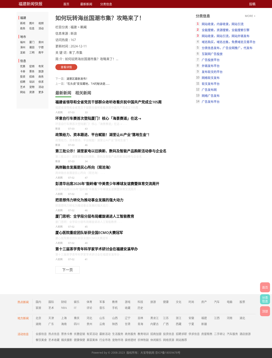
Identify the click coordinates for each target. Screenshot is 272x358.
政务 (22, 28)
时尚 (191, 301)
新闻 (22, 23)
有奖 (41, 66)
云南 (102, 324)
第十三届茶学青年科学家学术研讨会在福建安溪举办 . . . (89, 254)
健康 (166, 301)
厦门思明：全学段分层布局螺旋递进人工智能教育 (94, 216)
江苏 (166, 318)
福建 (204, 318)
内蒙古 (154, 324)
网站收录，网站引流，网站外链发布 (225, 36)
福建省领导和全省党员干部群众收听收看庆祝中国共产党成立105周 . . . (99, 107)
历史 (140, 307)
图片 (31, 23)
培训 (31, 81)
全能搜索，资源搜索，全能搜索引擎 (225, 30)
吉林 (140, 318)
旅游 (41, 71)
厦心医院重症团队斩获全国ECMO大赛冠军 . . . (84, 238)
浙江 (178, 318)
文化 (178, 301)
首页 (66, 4)
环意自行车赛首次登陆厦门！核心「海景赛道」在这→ (98, 118)
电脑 (229, 301)
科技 (140, 301)
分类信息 (106, 4)
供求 (41, 81)
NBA (64, 307)
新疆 (204, 324)
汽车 (217, 301)
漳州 (22, 47)
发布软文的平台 (212, 72)
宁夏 (191, 324)
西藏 (178, 324)
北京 (38, 318)
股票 (242, 301)
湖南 (38, 324)
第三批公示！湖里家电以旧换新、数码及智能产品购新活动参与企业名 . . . (101, 156)
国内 (38, 301)
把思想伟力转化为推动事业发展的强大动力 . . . (84, 205)
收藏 (127, 307)
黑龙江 (154, 318)
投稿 (252, 4)
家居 (38, 307)
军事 (102, 301)
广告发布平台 (211, 102)
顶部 (265, 311)
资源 (31, 92)
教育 (115, 301)
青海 (140, 324)
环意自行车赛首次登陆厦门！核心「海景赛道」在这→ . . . (91, 124)
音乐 (102, 307)
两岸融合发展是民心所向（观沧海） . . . (80, 173)
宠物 (31, 87)
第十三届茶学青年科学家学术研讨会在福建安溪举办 (96, 248)
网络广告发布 (211, 96)
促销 (31, 66)
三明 (31, 52)
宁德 (41, 47)
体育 (89, 301)
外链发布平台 (211, 66)
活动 (41, 28)
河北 (89, 318)
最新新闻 (86, 4)
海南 (64, 324)
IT (75, 307)
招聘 (22, 81)
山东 (102, 318)
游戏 (127, 301)
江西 (217, 318)
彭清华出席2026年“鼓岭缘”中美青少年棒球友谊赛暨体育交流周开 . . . (98, 189)
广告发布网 (209, 90)
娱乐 (76, 301)
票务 (31, 71)
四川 (76, 324)
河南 (229, 318)
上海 (64, 318)
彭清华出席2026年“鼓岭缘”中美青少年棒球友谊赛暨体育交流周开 (107, 183)
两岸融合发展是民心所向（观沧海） (84, 167)
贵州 (89, 324)
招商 (31, 76)
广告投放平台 (211, 60)
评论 (89, 307)
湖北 (242, 318)
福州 (22, 42)
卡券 (22, 71)
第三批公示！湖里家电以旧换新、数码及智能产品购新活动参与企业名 (110, 151)
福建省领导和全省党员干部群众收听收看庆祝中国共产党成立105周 (108, 102)
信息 (31, 28)
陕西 (115, 324)
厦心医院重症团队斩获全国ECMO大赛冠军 (89, 232)
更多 (41, 92)
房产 (204, 301)
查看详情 (66, 67)
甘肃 (127, 324)
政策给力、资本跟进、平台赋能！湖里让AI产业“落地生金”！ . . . (94, 140)
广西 (166, 324)
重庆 (76, 318)
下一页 (67, 269)
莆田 (31, 47)
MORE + (250, 16)
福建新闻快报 (30, 4)
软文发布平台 (211, 84)
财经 (64, 301)
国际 (51, 301)
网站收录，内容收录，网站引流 (223, 24)
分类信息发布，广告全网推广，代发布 (227, 48)
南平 (41, 52)
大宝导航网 (147, 352)
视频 (41, 23)
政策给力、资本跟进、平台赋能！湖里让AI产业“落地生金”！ (103, 134)
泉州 (41, 42)
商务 (41, 76)
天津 (51, 318)
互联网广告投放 (212, 54)
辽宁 (127, 318)
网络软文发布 (211, 78)
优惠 (22, 66)
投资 (22, 76)
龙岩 (22, 52)
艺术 (22, 87)
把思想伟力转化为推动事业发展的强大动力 (89, 200)
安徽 (191, 318)
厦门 (31, 42)
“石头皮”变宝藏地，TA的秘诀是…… (88, 83)
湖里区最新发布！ (78, 78)
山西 (115, 318)
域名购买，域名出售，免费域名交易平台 (228, 42)
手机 (115, 307)
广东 (51, 324)
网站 (22, 92)
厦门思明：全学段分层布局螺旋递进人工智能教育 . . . (88, 222)
